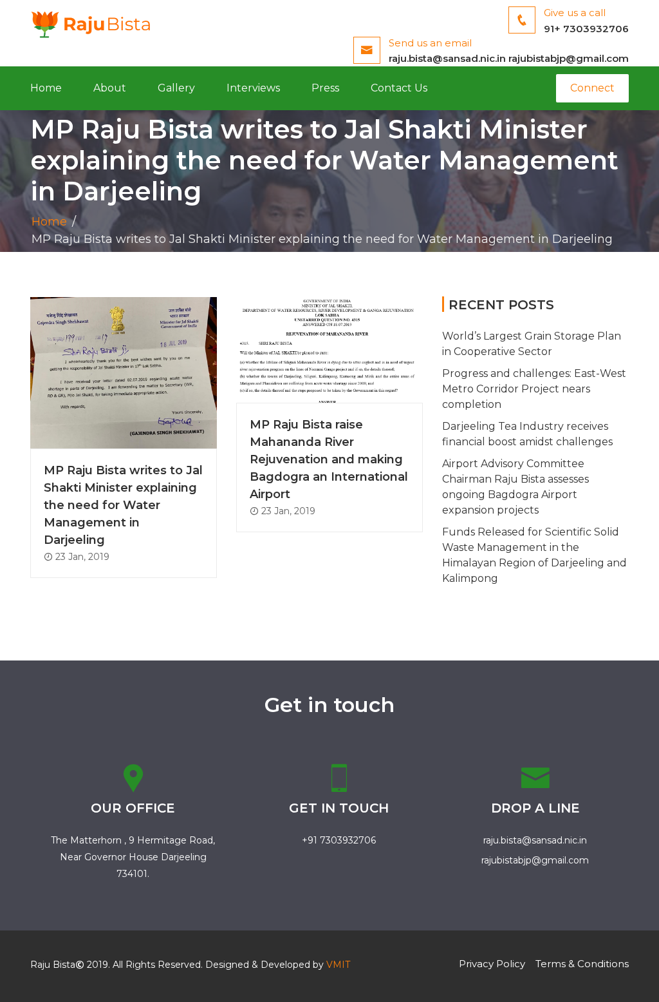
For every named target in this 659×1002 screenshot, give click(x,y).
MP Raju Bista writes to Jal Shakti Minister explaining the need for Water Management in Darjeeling (123, 505)
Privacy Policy (492, 964)
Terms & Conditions (582, 964)
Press (325, 88)
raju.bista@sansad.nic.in (447, 58)
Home (46, 88)
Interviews (253, 88)
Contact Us (399, 88)
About (109, 88)
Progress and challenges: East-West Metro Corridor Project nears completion (534, 388)
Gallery (176, 88)
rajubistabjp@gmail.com (568, 58)
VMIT (338, 964)
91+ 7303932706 (586, 29)
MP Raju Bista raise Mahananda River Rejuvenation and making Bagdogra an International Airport (329, 459)
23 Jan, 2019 (81, 557)
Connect (592, 88)
